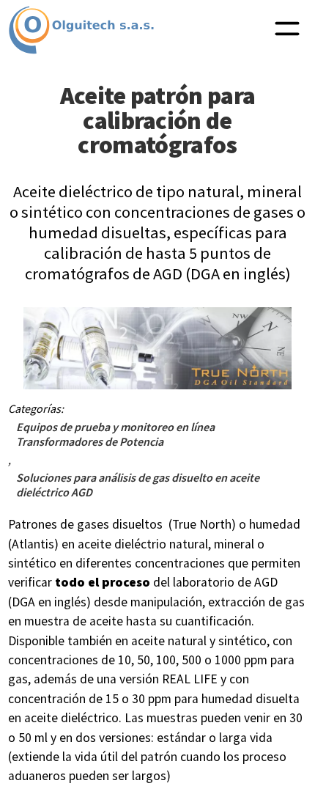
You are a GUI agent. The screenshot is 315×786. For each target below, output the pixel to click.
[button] (287, 30)
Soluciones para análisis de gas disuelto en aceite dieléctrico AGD (137, 484)
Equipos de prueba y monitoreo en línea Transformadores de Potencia (115, 434)
